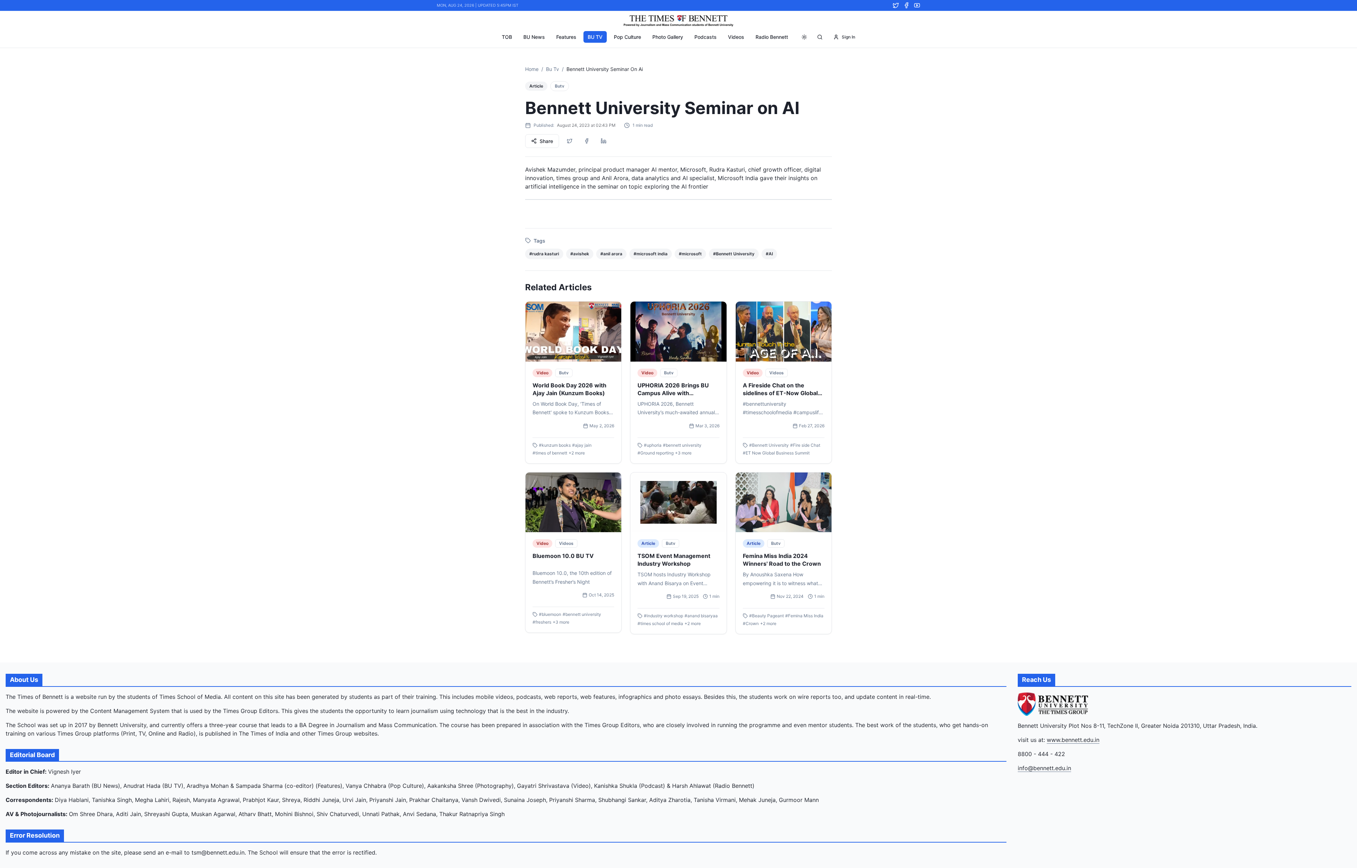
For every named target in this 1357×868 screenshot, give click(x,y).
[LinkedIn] (603, 141)
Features (566, 37)
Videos (736, 37)
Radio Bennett (772, 37)
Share (546, 141)
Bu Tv (552, 69)
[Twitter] (896, 5)
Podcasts (705, 37)
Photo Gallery (667, 37)
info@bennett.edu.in (1044, 768)
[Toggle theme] (804, 37)
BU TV (595, 37)
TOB (507, 37)
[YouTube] (917, 5)
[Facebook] (906, 5)
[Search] (819, 37)
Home (532, 69)
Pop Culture (627, 37)
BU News (534, 37)
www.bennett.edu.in (1073, 739)
